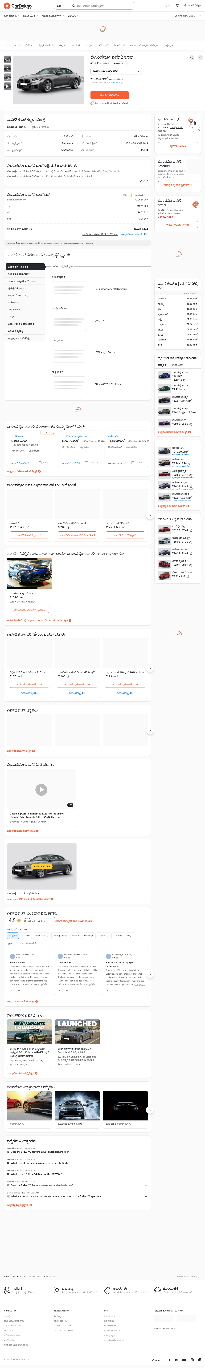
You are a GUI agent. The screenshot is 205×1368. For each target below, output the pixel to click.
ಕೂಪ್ (17, 45)
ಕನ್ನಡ (166, 5)
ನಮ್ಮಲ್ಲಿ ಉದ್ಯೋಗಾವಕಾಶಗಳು (14, 1321)
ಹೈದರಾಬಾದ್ (163, 314)
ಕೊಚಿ (160, 344)
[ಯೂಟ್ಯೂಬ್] (184, 1360)
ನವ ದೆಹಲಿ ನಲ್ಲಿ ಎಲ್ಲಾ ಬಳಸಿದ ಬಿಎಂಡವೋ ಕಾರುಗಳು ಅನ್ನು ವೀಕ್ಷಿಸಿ (40, 620)
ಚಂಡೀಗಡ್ (162, 339)
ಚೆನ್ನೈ (160, 319)
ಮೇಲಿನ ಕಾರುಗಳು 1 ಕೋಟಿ (70, 1123)
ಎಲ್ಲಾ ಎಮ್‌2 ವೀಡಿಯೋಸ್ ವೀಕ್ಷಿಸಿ (21, 830)
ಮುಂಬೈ (161, 303)
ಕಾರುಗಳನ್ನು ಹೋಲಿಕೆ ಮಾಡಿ (29, 684)
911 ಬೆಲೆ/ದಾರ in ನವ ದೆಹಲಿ (181, 454)
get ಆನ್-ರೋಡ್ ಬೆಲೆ (118, 79)
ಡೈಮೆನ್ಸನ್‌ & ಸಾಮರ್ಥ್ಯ (17, 288)
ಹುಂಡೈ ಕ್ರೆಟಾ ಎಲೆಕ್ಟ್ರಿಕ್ (181, 537)
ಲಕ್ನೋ (160, 329)
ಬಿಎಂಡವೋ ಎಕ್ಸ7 (180, 396)
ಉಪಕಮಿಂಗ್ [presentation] (177, 364)
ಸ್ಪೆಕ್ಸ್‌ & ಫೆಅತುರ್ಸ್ (46, 45)
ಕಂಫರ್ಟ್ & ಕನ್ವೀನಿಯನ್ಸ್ (18, 295)
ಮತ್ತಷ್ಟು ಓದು (142, 180)
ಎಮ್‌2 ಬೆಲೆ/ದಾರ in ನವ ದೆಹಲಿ (181, 500)
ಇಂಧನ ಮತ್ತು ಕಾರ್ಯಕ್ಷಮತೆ (19, 274)
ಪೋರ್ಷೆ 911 (178, 447)
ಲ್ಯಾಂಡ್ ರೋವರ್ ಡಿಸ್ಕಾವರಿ (117, 522)
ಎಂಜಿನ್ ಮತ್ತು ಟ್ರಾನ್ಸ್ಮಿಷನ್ (18, 266)
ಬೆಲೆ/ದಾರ (29, 45)
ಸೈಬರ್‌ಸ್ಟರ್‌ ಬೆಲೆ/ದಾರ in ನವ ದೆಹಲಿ (183, 477)
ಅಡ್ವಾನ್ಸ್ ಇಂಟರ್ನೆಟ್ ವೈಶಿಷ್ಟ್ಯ (19, 338)
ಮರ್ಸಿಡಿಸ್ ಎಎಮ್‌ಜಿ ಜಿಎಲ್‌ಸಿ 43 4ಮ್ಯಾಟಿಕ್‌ (77, 672)
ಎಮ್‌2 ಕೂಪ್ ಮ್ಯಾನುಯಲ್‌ (74, 436)
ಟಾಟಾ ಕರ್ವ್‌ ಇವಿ (179, 482)
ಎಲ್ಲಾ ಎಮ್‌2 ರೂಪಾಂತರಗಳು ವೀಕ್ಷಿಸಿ (22, 471)
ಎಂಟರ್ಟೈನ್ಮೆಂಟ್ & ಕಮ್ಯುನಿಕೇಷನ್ (21, 323)
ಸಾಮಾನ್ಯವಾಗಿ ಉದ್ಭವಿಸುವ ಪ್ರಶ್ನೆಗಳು (144, 45)
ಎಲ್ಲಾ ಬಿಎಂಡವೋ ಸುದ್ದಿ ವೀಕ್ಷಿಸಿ (21, 1073)
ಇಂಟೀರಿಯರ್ (13, 302)
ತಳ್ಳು (159, 309)
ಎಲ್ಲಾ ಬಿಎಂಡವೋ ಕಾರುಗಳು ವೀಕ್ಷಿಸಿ (172, 432)
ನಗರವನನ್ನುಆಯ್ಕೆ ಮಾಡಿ (188, 15)
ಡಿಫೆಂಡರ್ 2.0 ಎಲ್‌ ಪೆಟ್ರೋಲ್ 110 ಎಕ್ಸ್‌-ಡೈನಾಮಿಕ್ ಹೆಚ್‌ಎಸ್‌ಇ (38, 672)
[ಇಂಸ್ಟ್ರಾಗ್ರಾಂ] (192, 1360)
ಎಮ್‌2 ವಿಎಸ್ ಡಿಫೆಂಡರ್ (29, 535)
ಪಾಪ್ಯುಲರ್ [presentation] (162, 364)
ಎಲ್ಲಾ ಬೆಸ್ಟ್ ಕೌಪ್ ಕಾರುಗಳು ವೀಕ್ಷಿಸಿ (171, 506)
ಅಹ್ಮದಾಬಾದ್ (163, 324)
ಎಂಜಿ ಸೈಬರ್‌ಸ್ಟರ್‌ (179, 470)
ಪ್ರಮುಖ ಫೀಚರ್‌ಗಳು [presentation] (40, 126)
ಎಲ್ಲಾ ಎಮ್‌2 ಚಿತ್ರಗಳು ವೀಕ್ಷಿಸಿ (19, 750)
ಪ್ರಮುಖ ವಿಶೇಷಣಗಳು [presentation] (16, 126)
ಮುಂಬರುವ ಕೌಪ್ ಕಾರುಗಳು (118, 1123)
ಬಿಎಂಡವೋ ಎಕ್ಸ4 (180, 408)
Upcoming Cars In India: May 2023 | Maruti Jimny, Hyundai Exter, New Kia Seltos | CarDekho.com (37, 815)
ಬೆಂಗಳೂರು (162, 298)
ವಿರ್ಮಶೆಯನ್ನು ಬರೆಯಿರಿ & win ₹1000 (73, 920)
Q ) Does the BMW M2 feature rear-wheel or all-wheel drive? (40, 1185)
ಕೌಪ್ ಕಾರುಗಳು (17, 1123)
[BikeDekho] (163, 1334)
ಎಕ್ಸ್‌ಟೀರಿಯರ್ (14, 309)
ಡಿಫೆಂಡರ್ (14, 522)
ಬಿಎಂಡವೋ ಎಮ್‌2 (62, 171)
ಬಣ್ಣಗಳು (89, 45)
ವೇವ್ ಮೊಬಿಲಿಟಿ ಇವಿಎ (182, 572)
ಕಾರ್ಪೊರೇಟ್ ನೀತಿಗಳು (12, 1335)
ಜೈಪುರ (160, 334)
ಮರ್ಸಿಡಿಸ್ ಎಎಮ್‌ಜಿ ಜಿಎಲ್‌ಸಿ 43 (72, 522)
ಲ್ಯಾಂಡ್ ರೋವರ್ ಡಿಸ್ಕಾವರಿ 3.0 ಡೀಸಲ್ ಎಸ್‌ (125, 672)
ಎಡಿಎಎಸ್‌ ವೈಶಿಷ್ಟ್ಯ (15, 331)
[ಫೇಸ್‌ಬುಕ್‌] (169, 1360)
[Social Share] (200, 57)
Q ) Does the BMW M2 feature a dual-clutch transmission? (38, 1151)
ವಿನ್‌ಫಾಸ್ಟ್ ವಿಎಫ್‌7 (180, 560)
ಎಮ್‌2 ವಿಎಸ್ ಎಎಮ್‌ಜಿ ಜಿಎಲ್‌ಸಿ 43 (77, 535)
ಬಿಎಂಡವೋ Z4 (179, 420)
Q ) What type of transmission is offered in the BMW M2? (38, 1162)
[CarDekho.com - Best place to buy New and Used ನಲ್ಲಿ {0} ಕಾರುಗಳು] (18, 5)
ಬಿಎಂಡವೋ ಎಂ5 (180, 385)
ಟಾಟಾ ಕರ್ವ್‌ (177, 459)
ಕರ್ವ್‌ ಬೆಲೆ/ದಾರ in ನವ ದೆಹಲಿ (181, 466)
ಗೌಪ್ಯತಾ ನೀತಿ (8, 1330)
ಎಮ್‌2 (7, 45)
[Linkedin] (199, 1360)
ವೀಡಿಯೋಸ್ (119, 45)
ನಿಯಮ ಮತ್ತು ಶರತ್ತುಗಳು (12, 1325)
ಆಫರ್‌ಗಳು (76, 45)
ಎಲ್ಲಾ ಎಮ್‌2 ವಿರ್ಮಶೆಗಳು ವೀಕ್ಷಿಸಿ (20, 1001)
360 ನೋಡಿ (103, 45)
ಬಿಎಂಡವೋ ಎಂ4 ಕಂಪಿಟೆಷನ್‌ (180, 374)
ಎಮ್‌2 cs (113, 436)
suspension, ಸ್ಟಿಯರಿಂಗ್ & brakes (22, 281)
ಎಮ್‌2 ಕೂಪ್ (16, 436)
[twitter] (176, 1360)
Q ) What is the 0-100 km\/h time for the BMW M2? (35, 1174)
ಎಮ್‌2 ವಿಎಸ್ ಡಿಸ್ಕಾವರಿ (125, 535)
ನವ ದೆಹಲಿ (116, 82)
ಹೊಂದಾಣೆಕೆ (47, 462)
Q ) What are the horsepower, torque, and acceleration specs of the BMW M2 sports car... (55, 1196)
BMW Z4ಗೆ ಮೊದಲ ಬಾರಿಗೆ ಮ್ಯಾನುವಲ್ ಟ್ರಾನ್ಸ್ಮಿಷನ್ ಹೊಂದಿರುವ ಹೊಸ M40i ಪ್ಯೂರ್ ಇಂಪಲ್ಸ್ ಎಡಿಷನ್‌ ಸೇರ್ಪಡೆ (29, 1052)
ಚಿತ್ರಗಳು (62, 45)
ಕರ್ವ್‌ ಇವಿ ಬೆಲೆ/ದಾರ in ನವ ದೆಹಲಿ (182, 489)
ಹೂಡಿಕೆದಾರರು (9, 1340)
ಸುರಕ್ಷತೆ (11, 316)
